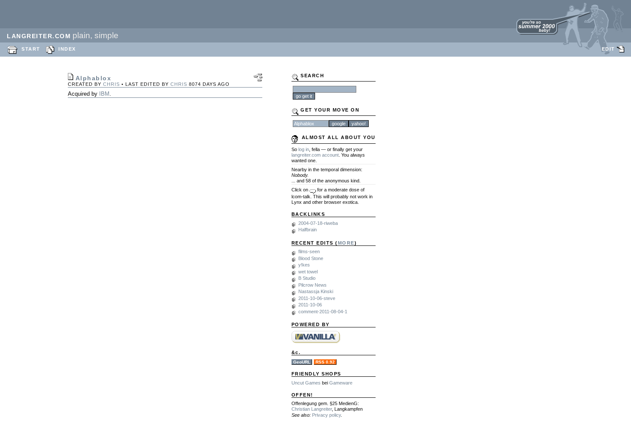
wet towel (308, 271)
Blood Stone (310, 258)
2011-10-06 (310, 304)
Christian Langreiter (311, 409)
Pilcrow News (312, 285)
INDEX (67, 48)
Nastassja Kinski (315, 291)
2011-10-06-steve (316, 298)
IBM (104, 94)
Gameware (340, 382)
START (30, 48)
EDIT (608, 48)
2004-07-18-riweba (318, 223)
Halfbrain (307, 229)
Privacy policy (326, 415)
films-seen (309, 251)
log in (303, 149)
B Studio (307, 278)
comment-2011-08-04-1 (322, 311)
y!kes (304, 264)
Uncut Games (306, 382)
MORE (346, 242)
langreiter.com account (315, 154)
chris (111, 84)
